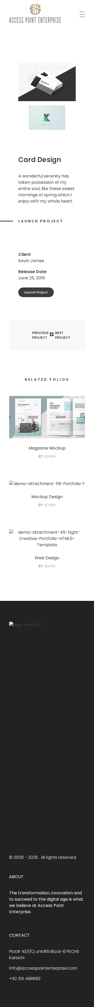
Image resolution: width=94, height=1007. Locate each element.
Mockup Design (47, 497)
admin (49, 456)
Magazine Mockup (47, 448)
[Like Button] (21, 235)
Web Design (47, 558)
